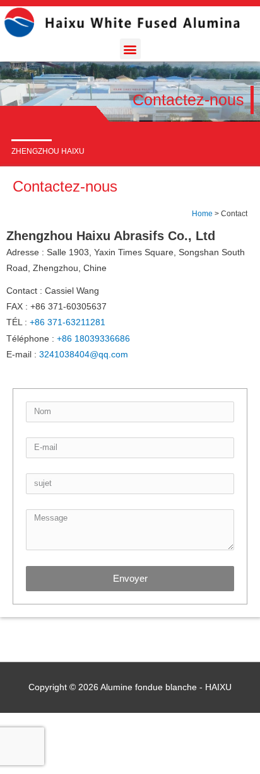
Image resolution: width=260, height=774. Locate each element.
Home (202, 213)
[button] (130, 48)
